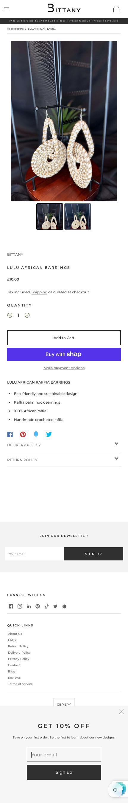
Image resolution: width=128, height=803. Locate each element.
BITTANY (15, 254)
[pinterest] (37, 606)
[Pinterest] (22, 434)
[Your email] (34, 553)
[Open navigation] (10, 8)
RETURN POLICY (22, 460)
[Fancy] (36, 434)
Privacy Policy (18, 659)
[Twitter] (49, 434)
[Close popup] (121, 712)
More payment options (64, 368)
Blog (11, 671)
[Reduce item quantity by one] (9, 316)
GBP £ (62, 705)
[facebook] (11, 606)
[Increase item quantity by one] (27, 316)
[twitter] (55, 606)
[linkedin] (28, 606)
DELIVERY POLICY (24, 445)
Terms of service (20, 684)
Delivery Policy (19, 653)
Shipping (39, 292)
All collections (15, 28)
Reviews (14, 678)
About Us (15, 634)
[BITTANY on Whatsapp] (64, 606)
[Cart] (116, 9)
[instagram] (19, 606)
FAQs (12, 640)
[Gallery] (64, 136)
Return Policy (18, 646)
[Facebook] (10, 434)
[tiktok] (46, 606)
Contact (14, 665)
